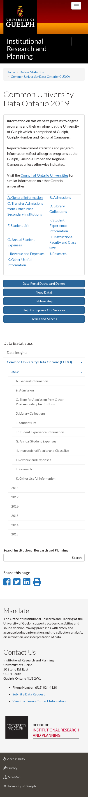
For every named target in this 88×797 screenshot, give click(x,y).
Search (77, 557)
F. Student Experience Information (58, 225)
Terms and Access (44, 319)
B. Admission (25, 390)
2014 (15, 525)
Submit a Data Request (28, 694)
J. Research (58, 253)
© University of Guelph (19, 786)
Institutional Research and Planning (27, 48)
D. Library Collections (31, 413)
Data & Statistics (32, 72)
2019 (21, 373)
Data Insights (17, 352)
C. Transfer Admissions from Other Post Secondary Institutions (25, 208)
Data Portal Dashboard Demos (44, 283)
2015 (15, 516)
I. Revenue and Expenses (25, 253)
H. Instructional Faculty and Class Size (62, 242)
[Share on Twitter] (16, 582)
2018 (15, 488)
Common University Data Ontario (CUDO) (40, 76)
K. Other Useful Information (36, 478)
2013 (15, 534)
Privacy (19, 769)
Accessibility (23, 760)
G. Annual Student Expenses (36, 441)
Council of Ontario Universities (44, 175)
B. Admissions (60, 197)
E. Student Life (18, 225)
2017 (15, 497)
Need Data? (44, 292)
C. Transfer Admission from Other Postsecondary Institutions (40, 402)
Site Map (21, 778)
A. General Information (25, 197)
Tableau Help (44, 301)
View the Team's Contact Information (39, 701)
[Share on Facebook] (6, 582)
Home (11, 72)
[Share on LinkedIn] (26, 582)
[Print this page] (37, 582)
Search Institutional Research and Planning (35, 550)
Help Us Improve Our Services (44, 310)
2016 (15, 506)
